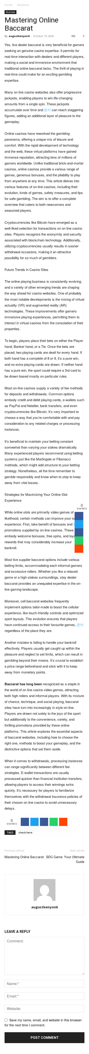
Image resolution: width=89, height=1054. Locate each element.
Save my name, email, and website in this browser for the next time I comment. (43, 1022)
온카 (47, 109)
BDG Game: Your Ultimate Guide (65, 859)
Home (9, 5)
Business (23, 5)
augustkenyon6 (19, 36)
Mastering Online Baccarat (24, 857)
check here (25, 832)
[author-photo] (44, 900)
